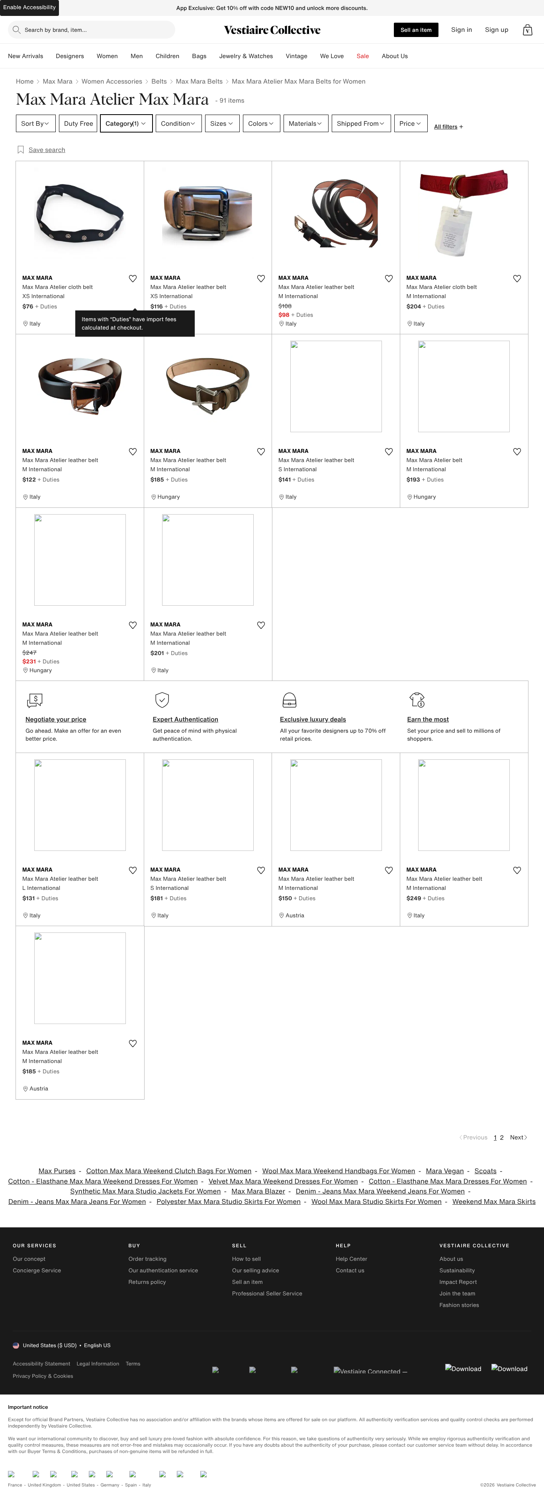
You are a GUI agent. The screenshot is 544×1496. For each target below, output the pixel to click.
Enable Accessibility (29, 7)
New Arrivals (25, 56)
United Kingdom (44, 1485)
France (15, 1485)
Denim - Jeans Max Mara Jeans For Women (77, 1202)
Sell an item (416, 29)
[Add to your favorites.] (133, 278)
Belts (159, 81)
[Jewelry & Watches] (279, 56)
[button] (527, 29)
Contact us (350, 1270)
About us (451, 1259)
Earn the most (428, 719)
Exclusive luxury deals (313, 719)
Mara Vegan (445, 1171)
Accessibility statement (41, 1363)
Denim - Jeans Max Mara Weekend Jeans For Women (380, 1191)
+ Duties (46, 306)
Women (107, 56)
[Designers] (90, 56)
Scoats (486, 1171)
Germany (109, 1485)
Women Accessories (112, 81)
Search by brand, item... (56, 29)
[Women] (124, 56)
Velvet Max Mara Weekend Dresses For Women (283, 1181)
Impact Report (458, 1282)
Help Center (351, 1259)
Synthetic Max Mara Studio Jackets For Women (145, 1191)
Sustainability (457, 1270)
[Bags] (212, 56)
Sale (363, 56)
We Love (332, 56)
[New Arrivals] (49, 56)
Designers (70, 56)
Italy (147, 1485)
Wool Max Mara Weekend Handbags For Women (338, 1171)
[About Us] (414, 56)
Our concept (29, 1259)
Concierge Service (37, 1270)
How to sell (246, 1259)
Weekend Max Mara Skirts (494, 1202)
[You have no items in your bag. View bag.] (527, 29)
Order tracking (147, 1259)
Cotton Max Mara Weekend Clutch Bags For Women (168, 1171)
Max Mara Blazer (258, 1191)
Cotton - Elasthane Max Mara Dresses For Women (448, 1181)
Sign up (497, 29)
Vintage (296, 56)
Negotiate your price (55, 719)
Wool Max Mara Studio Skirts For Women (376, 1202)
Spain (131, 1485)
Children (168, 56)
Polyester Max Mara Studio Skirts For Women (229, 1202)
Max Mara (57, 81)
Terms (132, 1363)
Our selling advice (255, 1270)
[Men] (149, 56)
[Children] (185, 56)
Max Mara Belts (199, 81)
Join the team (458, 1293)
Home (24, 81)
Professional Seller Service (267, 1293)
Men (137, 56)
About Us (395, 56)
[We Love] (350, 56)
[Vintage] (314, 56)
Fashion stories (459, 1305)
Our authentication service (163, 1270)
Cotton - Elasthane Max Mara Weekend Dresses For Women (103, 1181)
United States (81, 1485)
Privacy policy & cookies (43, 1376)
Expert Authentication (186, 719)
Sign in (461, 29)
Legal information (97, 1363)
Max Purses (57, 1171)
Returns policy (147, 1282)
